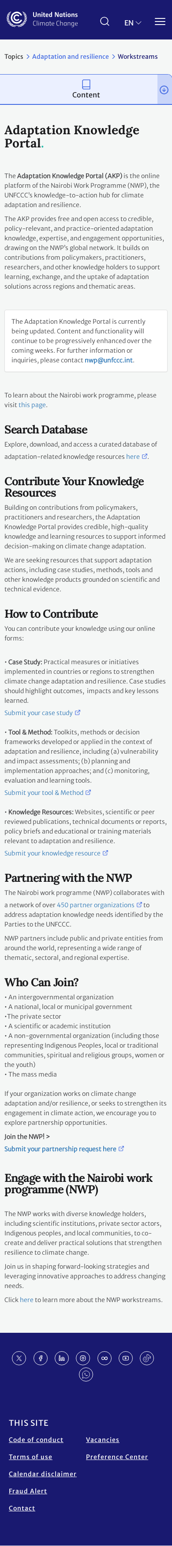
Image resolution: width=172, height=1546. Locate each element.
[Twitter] (19, 1358)
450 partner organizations (96, 905)
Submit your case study (38, 713)
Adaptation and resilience (70, 57)
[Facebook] (41, 1358)
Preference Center (117, 1457)
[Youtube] (126, 1358)
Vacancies (103, 1440)
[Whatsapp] (86, 1374)
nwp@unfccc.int (109, 360)
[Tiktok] (147, 1358)
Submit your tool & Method (43, 793)
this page (32, 405)
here (133, 457)
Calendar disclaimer (43, 1474)
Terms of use (30, 1457)
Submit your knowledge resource (52, 853)
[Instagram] (83, 1358)
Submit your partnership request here (60, 1149)
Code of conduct (36, 1440)
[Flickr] (104, 1358)
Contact (22, 1508)
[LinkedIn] (62, 1358)
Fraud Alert (28, 1491)
